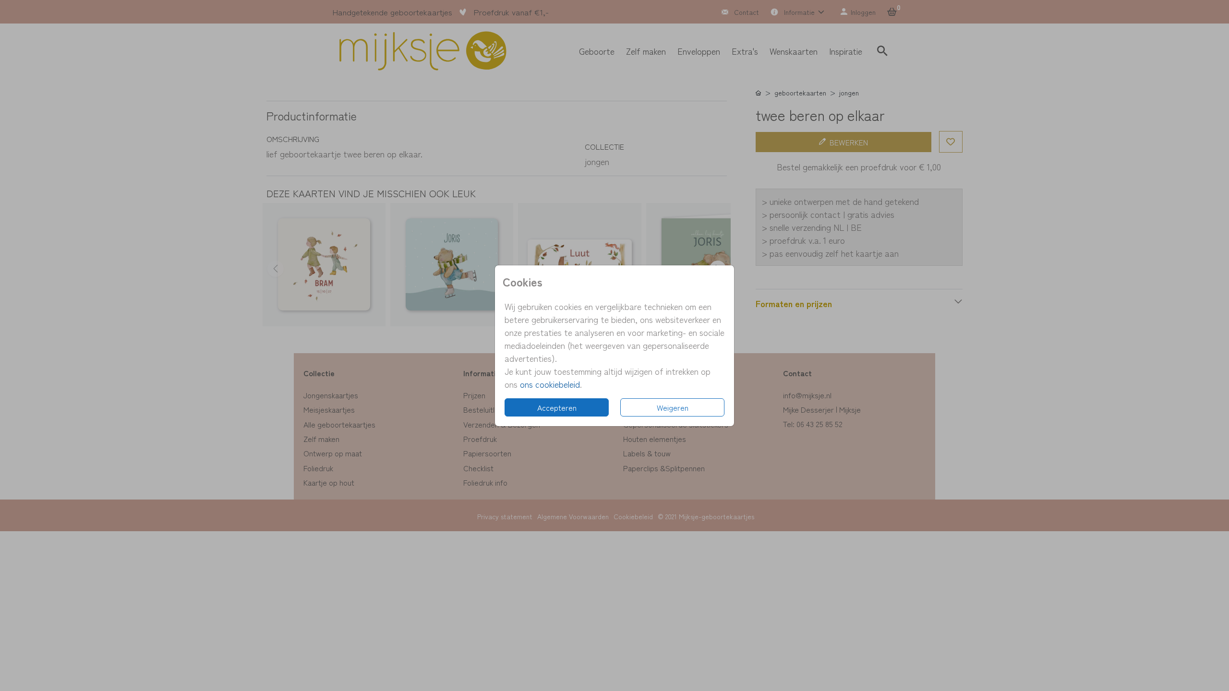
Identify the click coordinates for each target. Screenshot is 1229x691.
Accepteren (557, 407)
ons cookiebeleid (550, 384)
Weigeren (672, 407)
